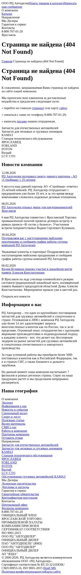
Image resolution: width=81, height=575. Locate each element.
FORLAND (9, 462)
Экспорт (7, 402)
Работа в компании (14, 430)
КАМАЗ (7, 452)
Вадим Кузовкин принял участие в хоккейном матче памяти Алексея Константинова (37, 270)
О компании (10, 10)
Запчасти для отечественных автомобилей (30, 445)
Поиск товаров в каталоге (46, 3)
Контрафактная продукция (19, 497)
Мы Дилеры (10, 20)
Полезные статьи (13, 420)
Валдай (6, 469)
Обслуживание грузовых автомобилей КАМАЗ (33, 476)
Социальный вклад (14, 413)
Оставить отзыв (12, 437)
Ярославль (9, 35)
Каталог (7, 13)
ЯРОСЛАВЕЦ (11, 459)
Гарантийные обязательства (20, 494)
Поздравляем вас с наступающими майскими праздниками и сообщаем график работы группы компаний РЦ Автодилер (35, 241)
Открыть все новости (16, 296)
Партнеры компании (15, 434)
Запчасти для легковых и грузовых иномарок (32, 448)
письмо (22, 121)
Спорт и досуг (11, 416)
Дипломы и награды (15, 487)
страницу (38, 108)
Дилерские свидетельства (19, 483)
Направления (10, 17)
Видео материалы (13, 423)
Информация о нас (14, 406)
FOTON (7, 466)
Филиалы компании (15, 508)
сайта (63, 108)
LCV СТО (8, 473)
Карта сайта (53, 571)
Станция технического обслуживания (27, 455)
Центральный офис (15, 504)
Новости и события (15, 409)
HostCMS (49, 568)
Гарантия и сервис (14, 24)
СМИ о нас (9, 427)
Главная (7, 61)
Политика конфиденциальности (23, 571)
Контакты (8, 28)
